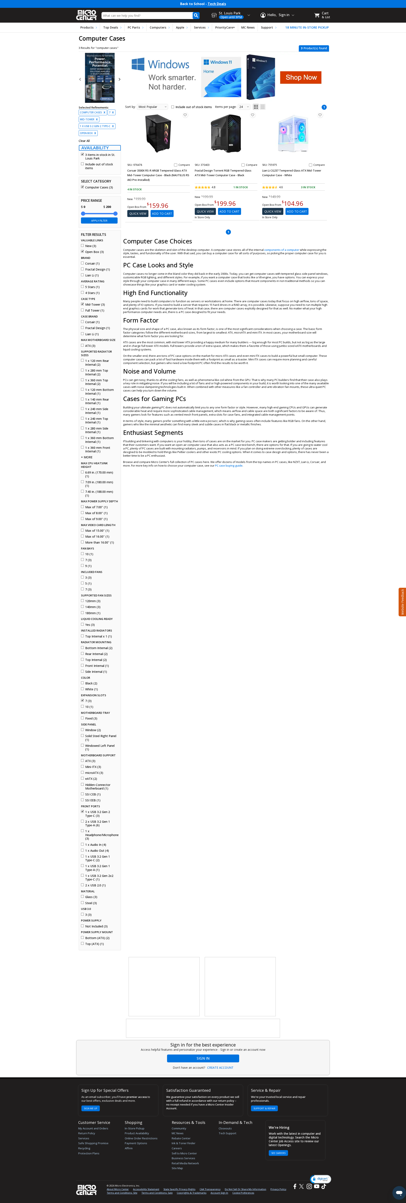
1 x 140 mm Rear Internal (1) (97, 401)
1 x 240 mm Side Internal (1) (96, 411)
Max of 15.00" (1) (97, 531)
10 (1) (89, 554)
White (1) (91, 689)
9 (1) (88, 566)
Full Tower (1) (94, 310)
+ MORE (86, 457)
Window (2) (93, 730)
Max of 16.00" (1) (97, 536)
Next (119, 79)
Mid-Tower (89, 119)
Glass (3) (91, 897)
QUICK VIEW (137, 213)
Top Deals (110, 27)
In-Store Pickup (134, 1128)
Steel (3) (91, 903)
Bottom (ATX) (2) (97, 938)
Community (179, 1128)
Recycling (84, 1148)
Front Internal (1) (97, 666)
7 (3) (88, 560)
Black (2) (91, 683)
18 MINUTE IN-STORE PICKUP (307, 27)
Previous (80, 79)
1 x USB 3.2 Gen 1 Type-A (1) (97, 868)
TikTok (322, 1186)
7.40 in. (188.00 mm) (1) (99, 493)
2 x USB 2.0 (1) (95, 885)
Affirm (129, 1148)
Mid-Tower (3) (95, 304)
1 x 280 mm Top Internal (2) (96, 372)
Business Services (183, 1158)
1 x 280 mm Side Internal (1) (96, 430)
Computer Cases (92, 112)
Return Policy (86, 1133)
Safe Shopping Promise (93, 1143)
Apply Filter (99, 220)
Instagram (309, 1186)
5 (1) (88, 583)
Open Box (88, 133)
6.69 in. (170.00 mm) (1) (99, 474)
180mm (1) (92, 613)
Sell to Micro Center (184, 1153)
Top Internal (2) (96, 660)
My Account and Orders (93, 1128)
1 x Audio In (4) (95, 845)
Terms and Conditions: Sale (157, 1192)
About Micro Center (118, 1189)
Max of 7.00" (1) (96, 507)
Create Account (220, 1068)
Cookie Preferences (243, 1192)
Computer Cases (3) (99, 187)
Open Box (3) (94, 252)
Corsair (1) (92, 263)
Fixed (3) (91, 718)
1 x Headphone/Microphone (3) (101, 834)
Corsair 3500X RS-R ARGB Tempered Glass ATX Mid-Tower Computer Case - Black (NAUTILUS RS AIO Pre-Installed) (158, 175)
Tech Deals (217, 4)
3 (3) (88, 578)
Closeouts (225, 1128)
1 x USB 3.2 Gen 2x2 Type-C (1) (99, 877)
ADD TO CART (162, 213)
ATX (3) (90, 346)
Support (267, 27)
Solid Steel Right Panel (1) (100, 738)
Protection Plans (88, 1153)
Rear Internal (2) (96, 654)
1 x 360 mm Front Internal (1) (97, 449)
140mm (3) (92, 607)
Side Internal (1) (96, 672)
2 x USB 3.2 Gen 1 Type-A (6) (97, 823)
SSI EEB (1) (92, 800)
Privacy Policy (278, 1189)
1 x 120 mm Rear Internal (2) (97, 362)
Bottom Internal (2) (98, 648)
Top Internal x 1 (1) (98, 636)
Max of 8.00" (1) (96, 513)
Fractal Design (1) (97, 269)
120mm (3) (92, 601)
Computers (158, 27)
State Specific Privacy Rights (179, 1189)
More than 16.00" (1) (99, 542)
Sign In (203, 1058)
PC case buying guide (229, 465)
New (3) (90, 246)
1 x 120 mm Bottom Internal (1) (99, 391)
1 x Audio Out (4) (97, 851)
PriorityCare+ (225, 27)
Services (200, 27)
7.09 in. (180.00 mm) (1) (99, 484)
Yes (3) (90, 625)
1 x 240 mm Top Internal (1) (96, 420)
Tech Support (227, 1133)
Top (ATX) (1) (94, 944)
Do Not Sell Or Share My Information (245, 1189)
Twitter (302, 1186)
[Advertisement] (164, 986)
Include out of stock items (99, 166)
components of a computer (281, 250)
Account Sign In (219, 1192)
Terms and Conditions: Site (122, 1192)
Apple (180, 27)
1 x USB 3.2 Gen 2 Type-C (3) (97, 813)
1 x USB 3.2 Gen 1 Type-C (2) (97, 858)
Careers (177, 1148)
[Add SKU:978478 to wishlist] (185, 114)
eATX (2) (91, 779)
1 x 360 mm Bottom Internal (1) (99, 440)
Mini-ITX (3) (93, 767)
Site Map (177, 1168)
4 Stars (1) (92, 293)
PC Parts (134, 27)
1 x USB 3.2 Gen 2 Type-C (97, 126)
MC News (248, 27)
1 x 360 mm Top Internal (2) (96, 382)
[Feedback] (402, 601)
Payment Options (136, 1143)
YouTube (316, 1186)
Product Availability (137, 1133)
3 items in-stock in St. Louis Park (100, 156)
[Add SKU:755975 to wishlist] (320, 114)
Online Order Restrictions (141, 1138)
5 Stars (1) (92, 287)
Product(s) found (314, 48)
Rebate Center (181, 1138)
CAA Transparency (210, 1189)
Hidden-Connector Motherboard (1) (97, 786)
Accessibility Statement (146, 1189)
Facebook (294, 1186)
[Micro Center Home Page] (86, 14)
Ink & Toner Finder (183, 1143)
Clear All (84, 141)
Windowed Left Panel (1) (100, 747)
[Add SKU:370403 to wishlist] (252, 114)
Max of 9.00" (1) (96, 519)
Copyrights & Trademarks (191, 1192)
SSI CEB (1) (93, 794)
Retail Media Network (185, 1163)
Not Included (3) (96, 926)
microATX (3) (94, 773)
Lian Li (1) (92, 275)
